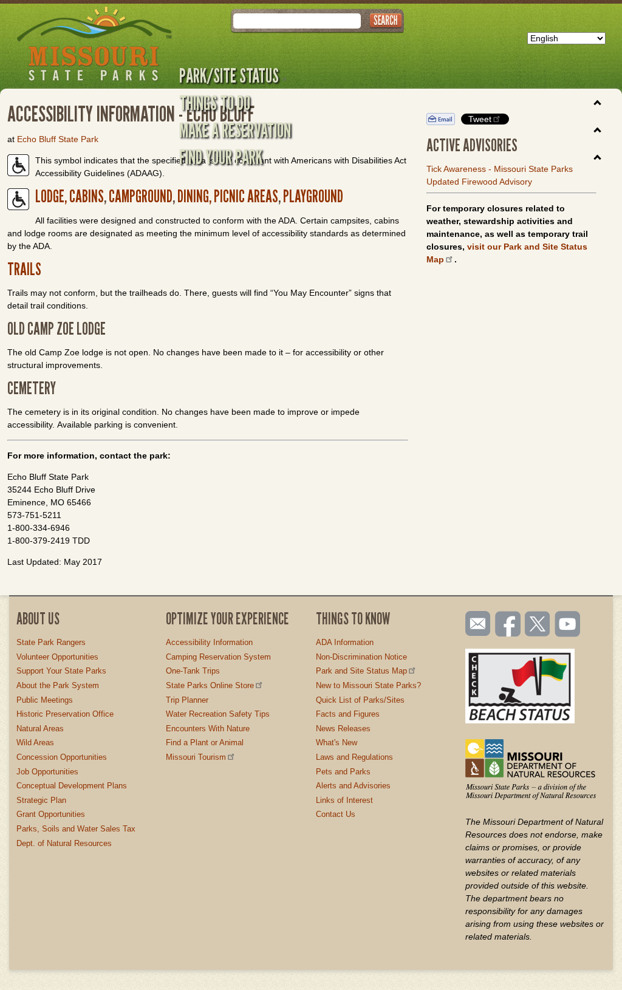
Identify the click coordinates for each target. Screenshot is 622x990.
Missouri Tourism (196, 757)
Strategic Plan (41, 800)
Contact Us (335, 814)
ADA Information (345, 642)
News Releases (343, 728)
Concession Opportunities (61, 757)
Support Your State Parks (61, 670)
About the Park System (57, 685)
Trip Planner (187, 700)
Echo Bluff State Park (57, 139)
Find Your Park (220, 156)
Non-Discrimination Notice (361, 656)
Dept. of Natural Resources (64, 843)
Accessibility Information (209, 642)
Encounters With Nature (208, 728)
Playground (313, 196)
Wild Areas (35, 742)
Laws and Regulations (354, 757)
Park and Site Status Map (361, 670)
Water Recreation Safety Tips (218, 714)
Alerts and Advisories (353, 785)
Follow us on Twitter (536, 625)
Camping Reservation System (218, 656)
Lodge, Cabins (69, 196)
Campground (139, 196)
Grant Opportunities (50, 814)
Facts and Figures (348, 714)
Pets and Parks (343, 771)
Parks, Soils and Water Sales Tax (75, 828)
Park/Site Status (229, 75)
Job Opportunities (47, 771)
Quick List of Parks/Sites (360, 700)
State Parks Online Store (210, 685)
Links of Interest (344, 800)
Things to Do (214, 102)
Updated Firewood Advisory (479, 181)
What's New (336, 742)
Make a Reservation (235, 130)
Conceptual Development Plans (71, 785)
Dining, (194, 196)
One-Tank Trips (193, 670)
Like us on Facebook (508, 625)
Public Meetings (44, 700)
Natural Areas (40, 728)
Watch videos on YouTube (568, 625)
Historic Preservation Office (65, 714)
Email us (475, 624)
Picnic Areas (244, 196)
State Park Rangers (51, 642)
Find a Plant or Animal (205, 742)
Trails (24, 269)
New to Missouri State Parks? (368, 685)
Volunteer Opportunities (57, 656)
